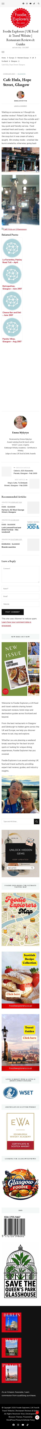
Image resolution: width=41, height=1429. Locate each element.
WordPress (10, 1420)
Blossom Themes (15, 1417)
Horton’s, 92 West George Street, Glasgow (13, 511)
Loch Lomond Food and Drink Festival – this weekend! (11, 529)
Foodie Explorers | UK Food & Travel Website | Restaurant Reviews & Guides (20, 37)
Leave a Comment (20, 106)
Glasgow (21, 74)
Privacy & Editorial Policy (25, 1420)
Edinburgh (6, 544)
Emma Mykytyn (20, 101)
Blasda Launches (9, 547)
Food (4, 507)
